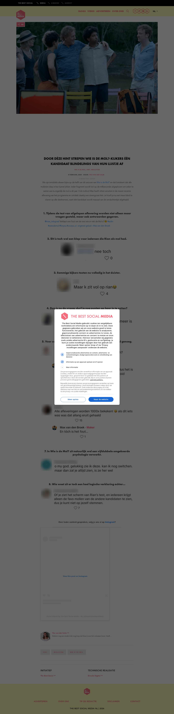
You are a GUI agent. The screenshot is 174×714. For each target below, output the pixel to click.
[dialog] (87, 357)
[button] (87, 367)
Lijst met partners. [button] (96, 380)
